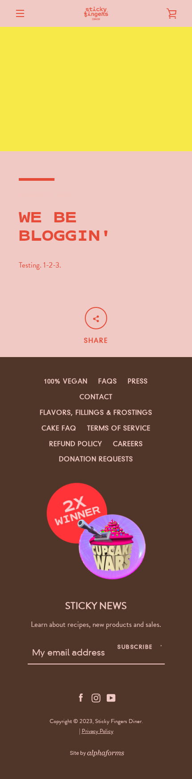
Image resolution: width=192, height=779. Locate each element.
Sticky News (96, 605)
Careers (128, 444)
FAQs (107, 381)
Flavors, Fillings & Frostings (96, 413)
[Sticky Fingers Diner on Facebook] (80, 697)
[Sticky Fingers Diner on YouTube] (111, 697)
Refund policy (75, 444)
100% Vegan (66, 381)
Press (138, 381)
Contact (96, 397)
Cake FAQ (59, 428)
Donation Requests (96, 459)
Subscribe (135, 646)
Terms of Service (118, 428)
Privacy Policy (97, 731)
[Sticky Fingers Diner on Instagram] (96, 697)
